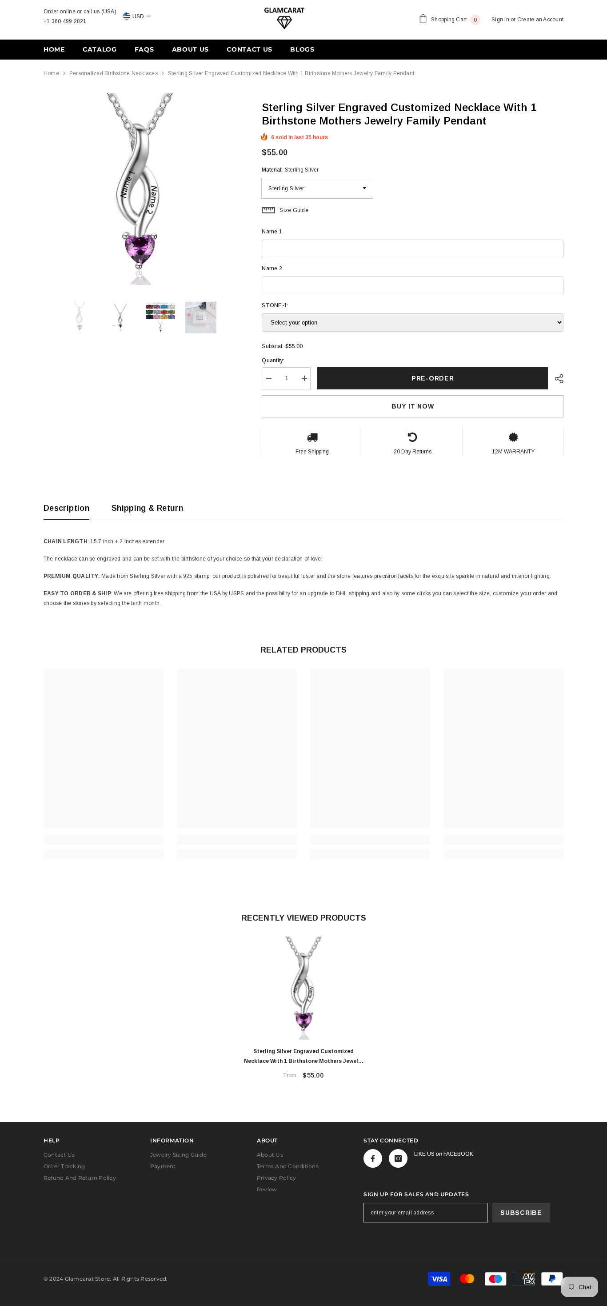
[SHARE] (555, 378)
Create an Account (540, 19)
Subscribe (521, 1212)
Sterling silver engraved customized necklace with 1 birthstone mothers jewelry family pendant (303, 1057)
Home (51, 73)
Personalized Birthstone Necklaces (113, 73)
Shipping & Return (147, 508)
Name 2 (272, 268)
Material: (290, 170)
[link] (104, 840)
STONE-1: (275, 305)
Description (66, 508)
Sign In (500, 19)
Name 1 (272, 231)
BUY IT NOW (412, 406)
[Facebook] (372, 1158)
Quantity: (273, 360)
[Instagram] (398, 1158)
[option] (140, 189)
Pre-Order (432, 378)
